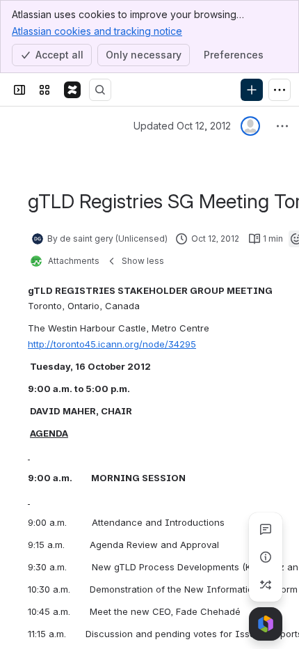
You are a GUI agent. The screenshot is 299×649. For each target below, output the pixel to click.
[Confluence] (72, 90)
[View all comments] (265, 529)
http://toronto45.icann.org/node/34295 (112, 344)
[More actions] (282, 126)
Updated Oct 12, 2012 (182, 126)
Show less (143, 261)
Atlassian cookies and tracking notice (97, 31)
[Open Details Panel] (265, 557)
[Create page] (265, 585)
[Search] (100, 90)
